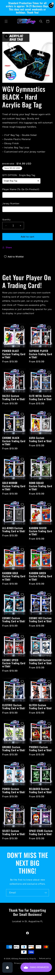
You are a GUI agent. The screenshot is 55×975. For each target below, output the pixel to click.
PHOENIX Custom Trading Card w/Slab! (40, 749)
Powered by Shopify (27, 959)
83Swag (14, 959)
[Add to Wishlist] (22, 327)
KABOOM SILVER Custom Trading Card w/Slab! (40, 531)
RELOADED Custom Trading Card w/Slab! (40, 790)
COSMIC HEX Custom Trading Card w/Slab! (40, 620)
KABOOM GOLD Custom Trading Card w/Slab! (13, 576)
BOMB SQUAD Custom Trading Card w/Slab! (40, 486)
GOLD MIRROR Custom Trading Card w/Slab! (13, 486)
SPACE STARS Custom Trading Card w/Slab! (41, 832)
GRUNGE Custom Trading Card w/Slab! (13, 749)
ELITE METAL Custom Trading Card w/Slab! (40, 397)
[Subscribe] (45, 892)
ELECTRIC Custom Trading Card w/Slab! (13, 707)
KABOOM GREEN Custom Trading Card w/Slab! (40, 576)
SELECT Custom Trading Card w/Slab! (13, 832)
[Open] (7, 967)
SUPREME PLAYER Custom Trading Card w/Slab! (40, 354)
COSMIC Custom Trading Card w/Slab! (13, 620)
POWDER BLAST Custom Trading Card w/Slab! (13, 354)
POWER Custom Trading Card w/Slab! (13, 790)
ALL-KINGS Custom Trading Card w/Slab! (13, 530)
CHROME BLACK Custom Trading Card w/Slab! (13, 441)
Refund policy (45, 958)
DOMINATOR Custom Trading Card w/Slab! (40, 662)
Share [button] (9, 247)
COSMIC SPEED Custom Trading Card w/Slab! (13, 663)
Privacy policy (20, 963)
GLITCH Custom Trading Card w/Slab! (40, 707)
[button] (6, 21)
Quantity (6, 219)
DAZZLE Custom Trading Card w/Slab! (13, 397)
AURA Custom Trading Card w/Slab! (40, 439)
